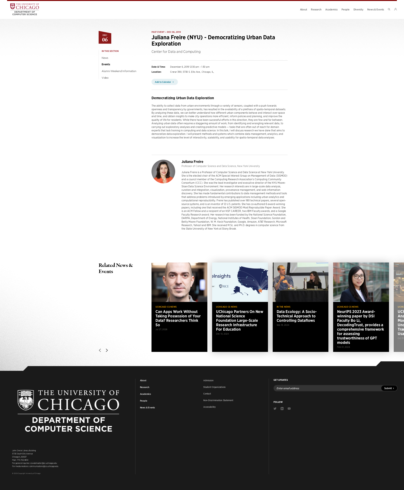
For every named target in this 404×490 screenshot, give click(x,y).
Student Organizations (214, 386)
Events (106, 64)
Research (316, 9)
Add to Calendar (163, 81)
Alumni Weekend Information (119, 71)
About (303, 9)
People (346, 9)
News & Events (375, 9)
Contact (207, 393)
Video (105, 77)
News (105, 57)
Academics (331, 9)
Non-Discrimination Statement (218, 400)
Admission (208, 380)
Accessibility (209, 406)
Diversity (358, 9)
